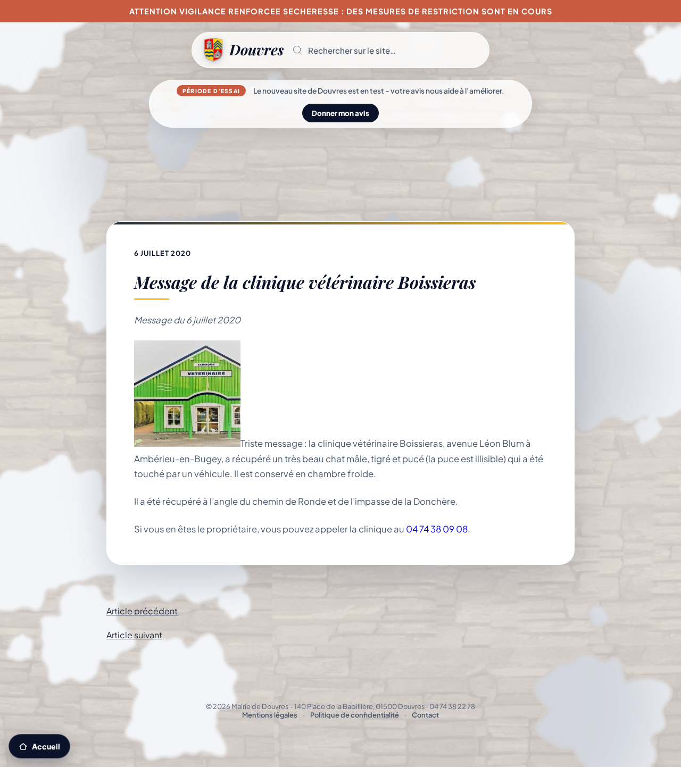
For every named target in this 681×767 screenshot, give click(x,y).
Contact (425, 715)
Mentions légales (269, 715)
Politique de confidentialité (354, 715)
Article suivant (134, 634)
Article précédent (142, 610)
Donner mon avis (340, 113)
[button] (386, 50)
